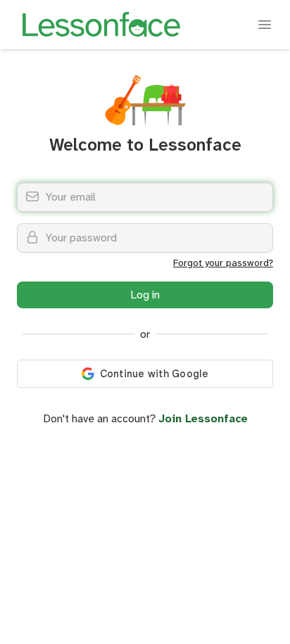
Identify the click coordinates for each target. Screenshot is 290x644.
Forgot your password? (223, 262)
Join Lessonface (203, 418)
